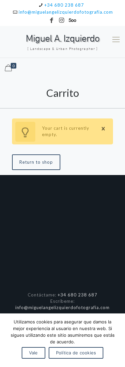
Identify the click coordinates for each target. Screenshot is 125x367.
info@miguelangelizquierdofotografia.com (66, 12)
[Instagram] (61, 20)
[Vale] (116, 340)
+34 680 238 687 (64, 5)
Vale (33, 352)
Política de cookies (76, 352)
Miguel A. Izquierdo (62, 42)
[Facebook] (51, 20)
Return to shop (36, 162)
